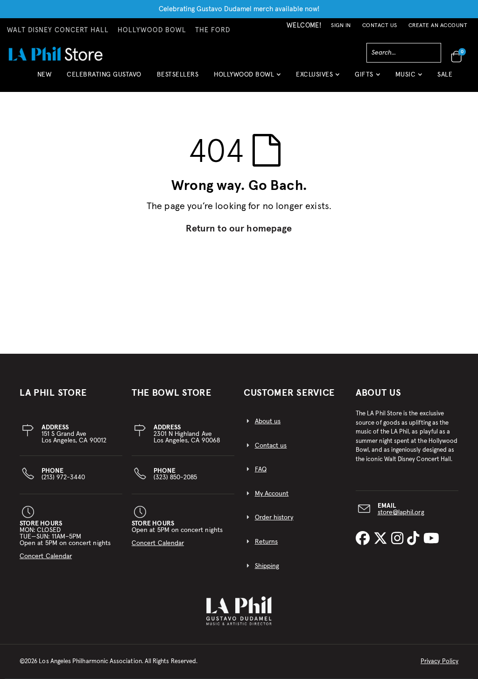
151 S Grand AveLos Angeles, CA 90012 (74, 434)
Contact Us (379, 25)
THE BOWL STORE (171, 393)
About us (268, 421)
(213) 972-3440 (63, 474)
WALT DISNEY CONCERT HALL (58, 30)
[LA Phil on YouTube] (431, 539)
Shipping (267, 566)
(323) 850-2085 (175, 474)
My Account (272, 493)
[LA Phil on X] (382, 539)
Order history (274, 517)
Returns (266, 542)
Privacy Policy (439, 661)
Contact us (271, 445)
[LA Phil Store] (55, 53)
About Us (378, 393)
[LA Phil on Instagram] (399, 539)
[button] (247, 78)
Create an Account (438, 25)
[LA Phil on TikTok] (415, 539)
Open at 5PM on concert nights (177, 533)
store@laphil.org (401, 512)
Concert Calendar (46, 556)
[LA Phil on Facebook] (364, 539)
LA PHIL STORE (53, 393)
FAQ (261, 469)
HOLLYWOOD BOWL (152, 30)
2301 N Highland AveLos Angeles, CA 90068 (187, 434)
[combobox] (403, 53)
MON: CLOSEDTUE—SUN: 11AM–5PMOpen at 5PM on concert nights (65, 540)
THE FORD (212, 30)
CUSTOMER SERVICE (289, 393)
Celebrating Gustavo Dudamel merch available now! (239, 9)
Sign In (341, 25)
